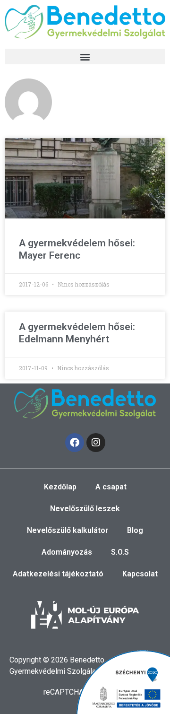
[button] (85, 56)
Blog (135, 530)
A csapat (111, 486)
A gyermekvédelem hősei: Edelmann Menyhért (77, 332)
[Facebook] (74, 442)
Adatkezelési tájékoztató (58, 573)
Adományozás (67, 552)
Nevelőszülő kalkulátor (67, 530)
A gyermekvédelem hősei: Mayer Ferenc (77, 249)
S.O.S (120, 552)
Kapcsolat (140, 573)
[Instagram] (95, 442)
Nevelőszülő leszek (85, 508)
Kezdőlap (60, 486)
